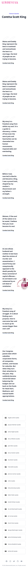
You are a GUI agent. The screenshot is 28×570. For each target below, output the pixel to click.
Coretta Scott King (8, 63)
